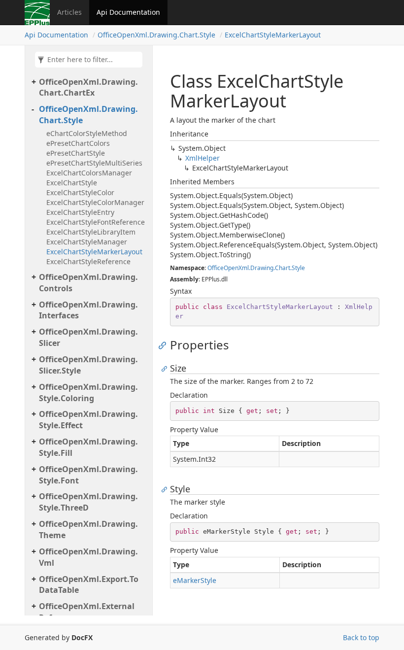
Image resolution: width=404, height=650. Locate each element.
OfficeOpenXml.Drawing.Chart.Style (156, 34)
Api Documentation (128, 12)
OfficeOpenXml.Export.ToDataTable (88, 585)
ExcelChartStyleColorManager (95, 202)
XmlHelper (202, 158)
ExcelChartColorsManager (89, 172)
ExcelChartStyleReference (88, 261)
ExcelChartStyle (71, 182)
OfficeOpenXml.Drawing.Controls (88, 283)
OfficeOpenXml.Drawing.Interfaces (88, 310)
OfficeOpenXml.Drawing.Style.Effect (88, 420)
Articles (69, 12)
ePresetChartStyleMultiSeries (94, 163)
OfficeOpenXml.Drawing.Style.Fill (88, 447)
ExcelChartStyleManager (86, 241)
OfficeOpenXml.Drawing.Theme (88, 529)
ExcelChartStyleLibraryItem (90, 232)
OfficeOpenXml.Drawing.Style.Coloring (88, 392)
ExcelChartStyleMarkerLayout (273, 34)
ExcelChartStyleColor (80, 192)
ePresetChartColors (78, 143)
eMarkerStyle (194, 580)
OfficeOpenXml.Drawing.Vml (88, 557)
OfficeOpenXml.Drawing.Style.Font (88, 475)
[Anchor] (164, 345)
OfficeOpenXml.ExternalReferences (87, 612)
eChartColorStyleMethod (86, 133)
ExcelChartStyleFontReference (95, 222)
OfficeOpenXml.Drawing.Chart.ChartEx (88, 87)
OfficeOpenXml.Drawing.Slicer (88, 337)
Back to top (361, 637)
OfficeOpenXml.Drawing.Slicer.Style (88, 365)
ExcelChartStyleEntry (80, 212)
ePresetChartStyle (75, 153)
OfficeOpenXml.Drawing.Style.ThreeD (88, 502)
